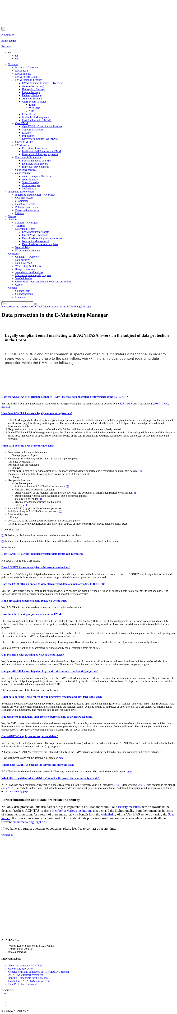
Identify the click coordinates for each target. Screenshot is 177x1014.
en (16, 55)
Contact (12, 287)
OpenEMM (21, 123)
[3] (67, 486)
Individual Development (35, 166)
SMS (32, 110)
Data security (22, 259)
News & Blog (22, 247)
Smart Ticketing (30, 182)
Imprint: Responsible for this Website (28, 977)
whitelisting (108, 814)
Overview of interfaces (34, 148)
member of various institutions (71, 810)
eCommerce (21, 200)
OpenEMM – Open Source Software (42, 126)
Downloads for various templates (40, 244)
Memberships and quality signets (33, 275)
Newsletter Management (35, 241)
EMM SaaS (21, 70)
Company (13, 253)
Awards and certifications (29, 272)
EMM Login (9, 40)
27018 (9, 788)
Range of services (25, 269)
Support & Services (32, 129)
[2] (56, 470)
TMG (165, 403)
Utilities (19, 213)
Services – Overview (26, 222)
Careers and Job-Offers (21, 968)
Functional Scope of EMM (36, 160)
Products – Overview (26, 67)
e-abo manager (23, 172)
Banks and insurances (27, 210)
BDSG (5, 406)
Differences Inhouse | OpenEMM (40, 138)
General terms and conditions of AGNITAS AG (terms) (38, 971)
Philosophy (28, 135)
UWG (157, 403)
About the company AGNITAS (25, 965)
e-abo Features (30, 179)
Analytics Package (32, 98)
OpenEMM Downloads (35, 235)
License (26, 132)
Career (18, 284)
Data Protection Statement (22, 984)
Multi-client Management (36, 117)
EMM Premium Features (28, 79)
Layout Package (31, 92)
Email (32, 104)
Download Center (25, 228)
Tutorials (20, 225)
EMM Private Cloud (26, 76)
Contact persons (24, 293)
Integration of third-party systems (40, 154)
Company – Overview (27, 256)
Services (12, 219)
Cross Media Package (34, 101)
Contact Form (22, 290)
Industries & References (21, 191)
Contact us (7, 834)
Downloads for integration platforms (42, 238)
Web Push (34, 107)
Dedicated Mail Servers (35, 163)
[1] (32, 461)
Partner (12, 216)
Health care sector (25, 203)
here (61, 757)
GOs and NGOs (24, 197)
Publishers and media (26, 207)
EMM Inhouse (23, 73)
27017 (141, 784)
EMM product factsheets (35, 231)
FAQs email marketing (27, 250)
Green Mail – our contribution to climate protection (43, 281)
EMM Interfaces (24, 145)
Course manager (31, 185)
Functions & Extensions (28, 157)
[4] (141, 470)
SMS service (29, 188)
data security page (18, 791)
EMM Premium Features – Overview (42, 83)
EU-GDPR (126, 403)
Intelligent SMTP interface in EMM (41, 151)
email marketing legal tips (29, 822)
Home (4, 306)
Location (20, 297)
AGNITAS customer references (25, 974)
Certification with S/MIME (37, 120)
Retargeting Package (33, 89)
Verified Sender (23, 278)
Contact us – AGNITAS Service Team (29, 981)
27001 (118, 784)
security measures (129, 807)
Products (13, 64)
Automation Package (33, 86)
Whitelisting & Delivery (28, 266)
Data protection (23, 262)
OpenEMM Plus (24, 141)
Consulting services (25, 169)
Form (4, 993)
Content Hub (29, 114)
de (16, 58)
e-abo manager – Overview (37, 176)
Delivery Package (31, 95)
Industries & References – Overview (35, 194)
